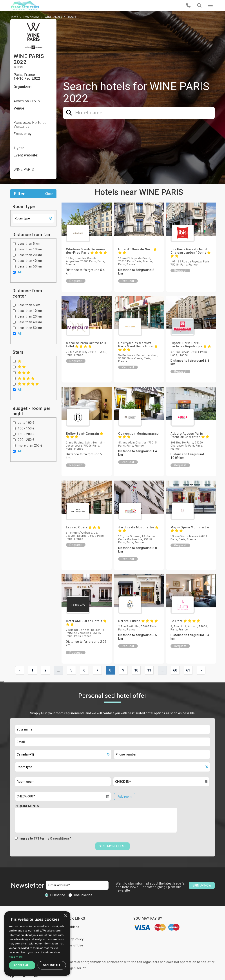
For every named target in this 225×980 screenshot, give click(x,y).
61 (188, 670)
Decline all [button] (52, 965)
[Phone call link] (188, 5)
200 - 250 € (26, 440)
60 (175, 670)
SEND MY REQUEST (112, 846)
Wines (18, 66)
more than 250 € (30, 445)
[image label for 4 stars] (26, 378)
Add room (125, 796)
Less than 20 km (30, 255)
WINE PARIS (53, 17)
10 (136, 670)
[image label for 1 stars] (20, 361)
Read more (16, 956)
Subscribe (57, 895)
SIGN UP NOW (201, 885)
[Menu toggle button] (210, 5)
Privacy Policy (73, 939)
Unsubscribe (83, 895)
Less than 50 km (30, 266)
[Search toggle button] (199, 5)
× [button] (65, 916)
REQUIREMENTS (27, 806)
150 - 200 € (26, 434)
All (20, 272)
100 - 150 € (26, 428)
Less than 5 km (29, 243)
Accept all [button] (22, 965)
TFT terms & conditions (52, 838)
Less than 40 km (30, 260)
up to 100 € (26, 422)
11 (149, 670)
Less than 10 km (30, 249)
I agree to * (44, 838)
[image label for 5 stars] (28, 384)
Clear (49, 194)
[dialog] (37, 943)
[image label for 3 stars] (24, 372)
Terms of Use (73, 945)
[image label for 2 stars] (22, 367)
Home (14, 17)
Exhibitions (32, 17)
